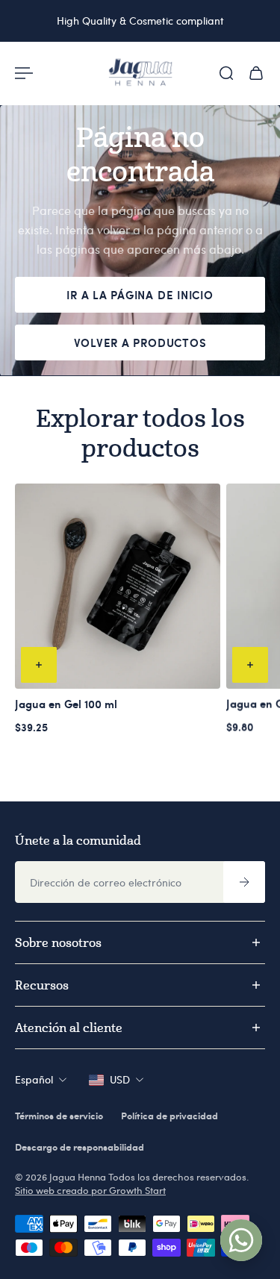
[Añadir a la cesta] (39, 664)
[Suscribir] (244, 882)
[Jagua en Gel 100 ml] (117, 586)
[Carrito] (256, 73)
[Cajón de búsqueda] (226, 73)
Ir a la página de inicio (139, 295)
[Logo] (140, 73)
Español (34, 1079)
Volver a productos (140, 342)
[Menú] (24, 73)
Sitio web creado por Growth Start (90, 1190)
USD (120, 1079)
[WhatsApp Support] (241, 1240)
